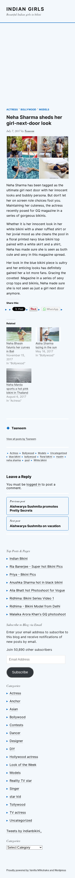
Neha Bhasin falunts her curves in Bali (18, 347)
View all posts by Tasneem (21, 438)
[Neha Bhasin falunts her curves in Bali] (19, 334)
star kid (15, 796)
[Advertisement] (37, 63)
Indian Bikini (19, 558)
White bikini (40, 460)
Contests (16, 725)
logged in (33, 484)
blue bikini (14, 456)
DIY (12, 749)
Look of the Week (23, 765)
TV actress (18, 812)
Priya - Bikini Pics (23, 574)
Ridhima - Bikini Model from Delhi (35, 606)
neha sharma (13, 460)
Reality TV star (21, 781)
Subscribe (20, 672)
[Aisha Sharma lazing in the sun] (48, 334)
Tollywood (17, 804)
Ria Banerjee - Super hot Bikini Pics (36, 566)
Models (44, 109)
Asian (14, 709)
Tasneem (29, 131)
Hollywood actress (24, 757)
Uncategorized (58, 453)
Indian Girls (25, 9)
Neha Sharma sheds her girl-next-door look (34, 120)
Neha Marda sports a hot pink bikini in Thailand (17, 388)
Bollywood (28, 109)
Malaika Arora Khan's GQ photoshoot (38, 614)
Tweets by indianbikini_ (24, 831)
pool (27, 460)
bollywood (30, 456)
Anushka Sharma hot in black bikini (36, 582)
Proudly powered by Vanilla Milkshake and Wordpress (36, 870)
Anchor (15, 701)
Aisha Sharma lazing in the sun (46, 345)
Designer (16, 741)
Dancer (15, 733)
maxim (59, 456)
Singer (14, 789)
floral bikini (46, 456)
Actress (12, 109)
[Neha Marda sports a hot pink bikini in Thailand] (19, 375)
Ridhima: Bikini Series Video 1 (32, 598)
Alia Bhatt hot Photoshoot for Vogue (37, 590)
